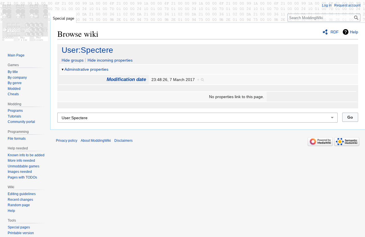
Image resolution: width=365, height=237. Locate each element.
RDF (334, 32)
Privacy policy (66, 141)
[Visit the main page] (25, 23)
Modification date (126, 79)
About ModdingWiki (96, 141)
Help (354, 32)
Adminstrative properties (86, 69)
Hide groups (73, 60)
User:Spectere (87, 50)
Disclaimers (123, 141)
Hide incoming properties (110, 60)
